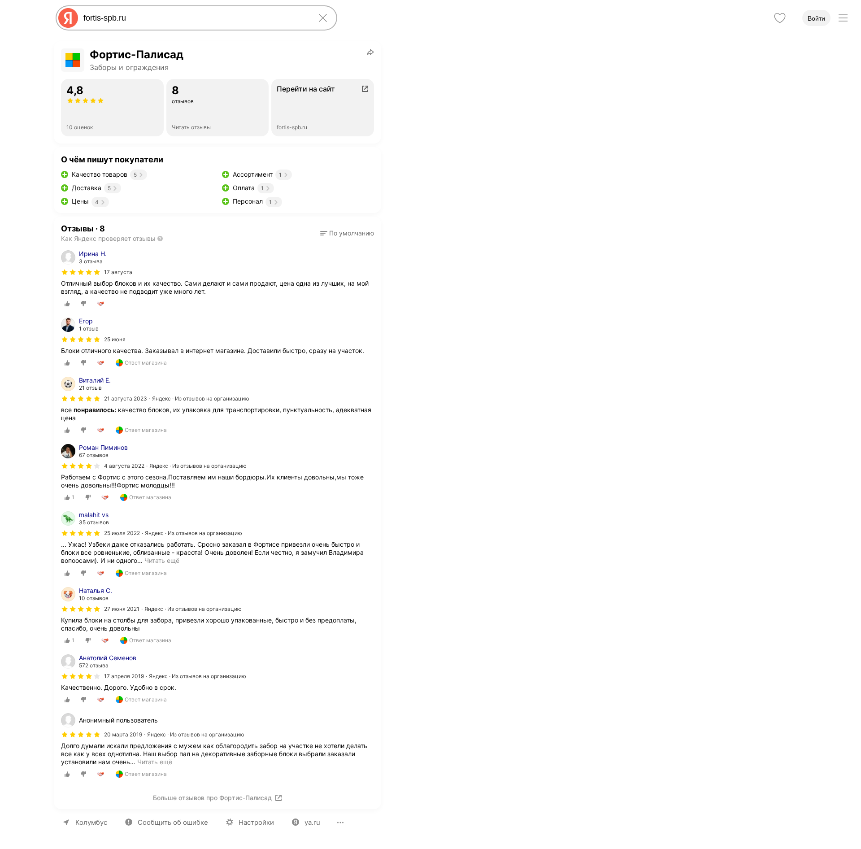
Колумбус (91, 822)
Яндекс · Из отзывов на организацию (200, 398)
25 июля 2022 (122, 533)
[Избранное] (780, 18)
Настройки (256, 822)
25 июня (115, 339)
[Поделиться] (370, 52)
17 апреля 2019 (124, 676)
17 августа (118, 272)
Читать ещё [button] (154, 762)
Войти (816, 18)
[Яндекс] (68, 18)
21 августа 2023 (125, 398)
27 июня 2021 (121, 608)
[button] (347, 233)
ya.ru (312, 822)
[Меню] (843, 18)
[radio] (67, 303)
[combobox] (194, 18)
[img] (80, 272)
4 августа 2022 (124, 465)
